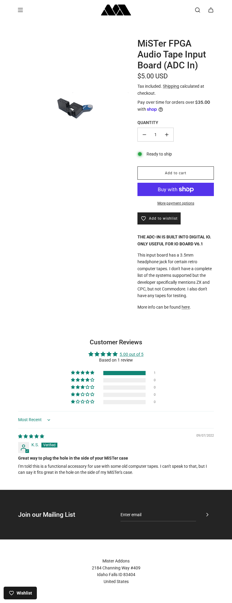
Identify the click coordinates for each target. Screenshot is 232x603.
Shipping (171, 86)
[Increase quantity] (166, 134)
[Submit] (207, 514)
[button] (83, 373)
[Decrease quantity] (144, 134)
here (186, 307)
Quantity (147, 122)
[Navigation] (20, 10)
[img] (31, 436)
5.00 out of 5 (131, 354)
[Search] (197, 10)
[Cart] (211, 10)
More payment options (175, 203)
